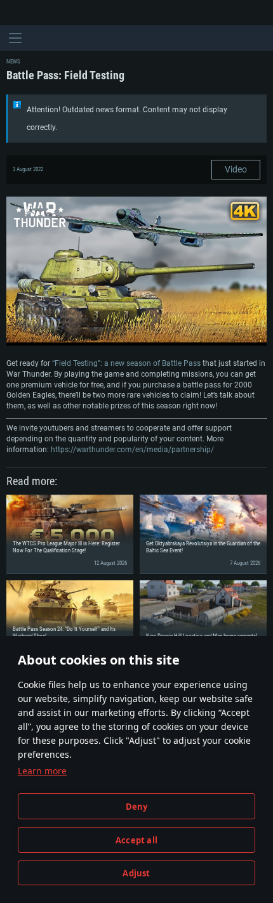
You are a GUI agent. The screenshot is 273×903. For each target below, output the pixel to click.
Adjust (136, 873)
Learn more (42, 771)
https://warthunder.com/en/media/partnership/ (132, 449)
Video (236, 169)
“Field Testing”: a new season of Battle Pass (126, 363)
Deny (137, 806)
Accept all (136, 840)
